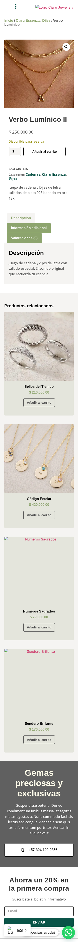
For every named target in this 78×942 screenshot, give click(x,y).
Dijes (46, 20)
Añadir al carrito (44, 151)
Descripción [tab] (21, 218)
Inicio (8, 20)
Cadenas (33, 174)
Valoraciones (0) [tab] (24, 238)
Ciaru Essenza (28, 20)
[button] (15, 6)
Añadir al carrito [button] (39, 402)
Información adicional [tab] (29, 228)
